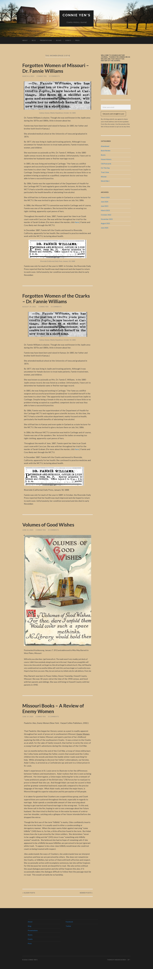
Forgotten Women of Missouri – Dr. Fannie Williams (55, 68)
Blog (34, 40)
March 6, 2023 (28, 76)
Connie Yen (42, 76)
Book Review (105, 150)
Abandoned (105, 146)
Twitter (68, 926)
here (77, 222)
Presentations (46, 40)
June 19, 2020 (27, 716)
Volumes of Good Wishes (48, 525)
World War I (105, 181)
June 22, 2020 (27, 530)
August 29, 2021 (29, 307)
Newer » (86, 893)
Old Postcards (106, 164)
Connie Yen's (76, 15)
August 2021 (105, 223)
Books (58, 40)
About (25, 40)
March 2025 (105, 197)
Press (77, 40)
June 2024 (104, 202)
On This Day (105, 168)
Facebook (69, 922)
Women (103, 177)
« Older (28, 893)
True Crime (105, 172)
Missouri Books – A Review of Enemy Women (53, 708)
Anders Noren (120, 960)
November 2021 (107, 219)
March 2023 (105, 210)
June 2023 (104, 206)
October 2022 (106, 215)
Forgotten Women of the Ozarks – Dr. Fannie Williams (56, 298)
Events (68, 40)
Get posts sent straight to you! (113, 114)
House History (106, 159)
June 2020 (104, 228)
